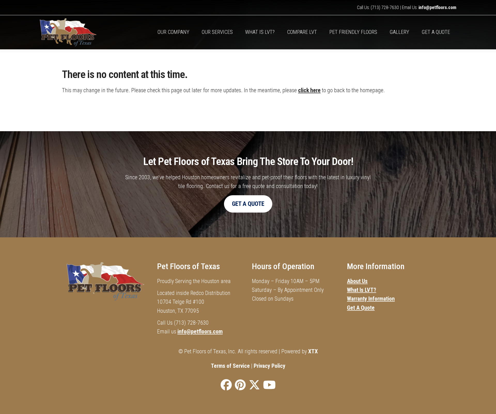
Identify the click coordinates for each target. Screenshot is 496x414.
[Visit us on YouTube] (269, 385)
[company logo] (92, 32)
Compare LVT (302, 32)
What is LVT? (260, 32)
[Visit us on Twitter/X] (254, 385)
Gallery (399, 32)
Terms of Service (230, 366)
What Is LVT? (361, 290)
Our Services (217, 32)
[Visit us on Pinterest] (240, 385)
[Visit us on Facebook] (226, 385)
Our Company (173, 32)
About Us (357, 281)
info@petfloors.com (437, 7)
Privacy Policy (269, 366)
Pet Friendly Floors (353, 32)
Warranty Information (371, 298)
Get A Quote (436, 32)
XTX (313, 351)
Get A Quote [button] (248, 203)
